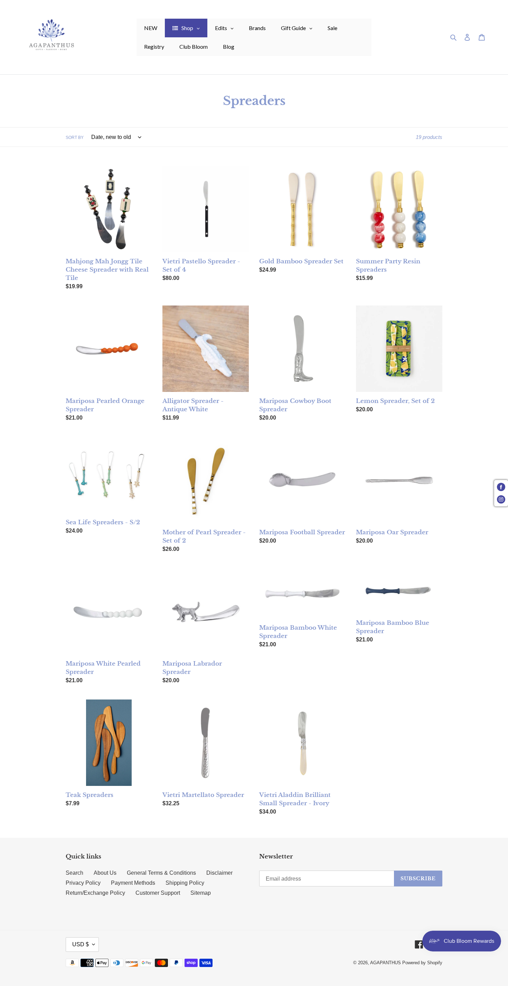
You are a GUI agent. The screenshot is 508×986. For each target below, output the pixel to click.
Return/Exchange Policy (95, 893)
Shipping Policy (185, 883)
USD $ (80, 944)
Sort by (75, 137)
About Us (105, 873)
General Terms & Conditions (161, 873)
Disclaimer (219, 873)
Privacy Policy (83, 883)
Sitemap (200, 893)
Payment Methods (133, 883)
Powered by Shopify (422, 962)
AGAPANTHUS (385, 962)
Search (74, 873)
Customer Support (157, 893)
